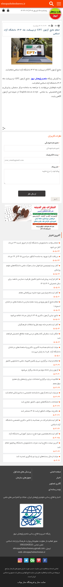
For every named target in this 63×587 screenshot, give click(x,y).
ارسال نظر (32, 193)
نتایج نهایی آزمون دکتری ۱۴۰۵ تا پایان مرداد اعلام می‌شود (34, 315)
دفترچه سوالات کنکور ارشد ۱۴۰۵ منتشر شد (39, 411)
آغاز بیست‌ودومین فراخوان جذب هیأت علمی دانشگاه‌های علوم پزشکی (33, 267)
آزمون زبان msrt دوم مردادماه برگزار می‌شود (39, 370)
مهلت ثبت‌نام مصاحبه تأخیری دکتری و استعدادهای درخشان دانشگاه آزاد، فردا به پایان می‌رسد (34, 349)
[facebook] (45, 560)
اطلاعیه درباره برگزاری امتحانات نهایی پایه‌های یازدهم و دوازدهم (36, 381)
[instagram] (20, 560)
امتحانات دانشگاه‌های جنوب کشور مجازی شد (39, 401)
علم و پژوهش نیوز (39, 78)
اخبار (58, 477)
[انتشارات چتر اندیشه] (45, 217)
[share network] (3, 129)
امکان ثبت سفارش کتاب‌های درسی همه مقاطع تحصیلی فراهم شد (33, 335)
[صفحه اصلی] (55, 14)
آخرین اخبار (54, 235)
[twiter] (26, 560)
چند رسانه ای (54, 489)
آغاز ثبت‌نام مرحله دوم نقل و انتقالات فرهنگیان (38, 324)
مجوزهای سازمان (23, 477)
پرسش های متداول (22, 471)
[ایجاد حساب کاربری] (8, 10)
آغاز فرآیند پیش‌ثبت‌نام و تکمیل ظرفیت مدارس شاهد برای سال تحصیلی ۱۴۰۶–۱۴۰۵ (34, 281)
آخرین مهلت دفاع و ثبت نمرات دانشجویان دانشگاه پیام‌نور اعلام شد (33, 445)
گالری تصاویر (55, 483)
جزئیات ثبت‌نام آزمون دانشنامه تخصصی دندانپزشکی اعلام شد (31, 392)
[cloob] (32, 560)
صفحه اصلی (55, 471)
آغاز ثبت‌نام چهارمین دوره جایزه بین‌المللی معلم (38, 292)
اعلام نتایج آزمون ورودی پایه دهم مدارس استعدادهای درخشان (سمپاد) (33, 303)
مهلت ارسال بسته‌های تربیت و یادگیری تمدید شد (37, 456)
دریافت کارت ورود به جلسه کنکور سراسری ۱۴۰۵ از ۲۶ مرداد (33, 256)
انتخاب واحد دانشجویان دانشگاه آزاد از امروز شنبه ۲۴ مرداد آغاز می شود (34, 244)
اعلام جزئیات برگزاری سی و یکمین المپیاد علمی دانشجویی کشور (32, 360)
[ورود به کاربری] (3, 10)
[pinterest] (38, 560)
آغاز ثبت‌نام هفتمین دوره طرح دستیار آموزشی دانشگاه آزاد (33, 433)
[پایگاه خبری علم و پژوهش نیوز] (18, 217)
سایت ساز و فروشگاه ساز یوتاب (31, 582)
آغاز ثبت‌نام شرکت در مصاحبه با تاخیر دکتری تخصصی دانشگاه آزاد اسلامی (33, 422)
